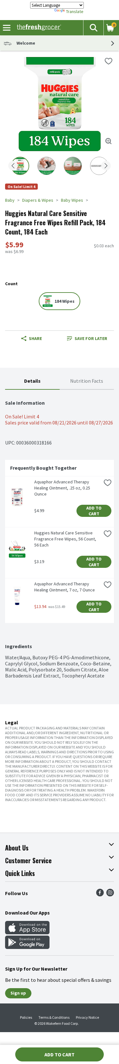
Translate (74, 11)
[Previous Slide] (13, 166)
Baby (10, 200)
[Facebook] (100, 894)
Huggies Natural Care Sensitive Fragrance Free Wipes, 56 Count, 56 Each (65, 539)
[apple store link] (27, 932)
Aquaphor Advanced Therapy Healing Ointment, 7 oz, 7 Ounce (64, 587)
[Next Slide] (106, 166)
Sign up (18, 993)
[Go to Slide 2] (46, 166)
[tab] (32, 381)
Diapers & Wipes (37, 200)
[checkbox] (108, 61)
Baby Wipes (72, 200)
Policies (26, 1017)
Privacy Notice (87, 1017)
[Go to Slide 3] (73, 166)
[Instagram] (110, 894)
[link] (87, 338)
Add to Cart (94, 511)
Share (35, 338)
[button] (93, 27)
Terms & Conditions (53, 1017)
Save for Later (91, 338)
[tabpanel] (59, 534)
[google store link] (27, 947)
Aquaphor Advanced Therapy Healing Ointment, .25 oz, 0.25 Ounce (62, 488)
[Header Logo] (37, 28)
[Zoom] (108, 141)
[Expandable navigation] (7, 28)
